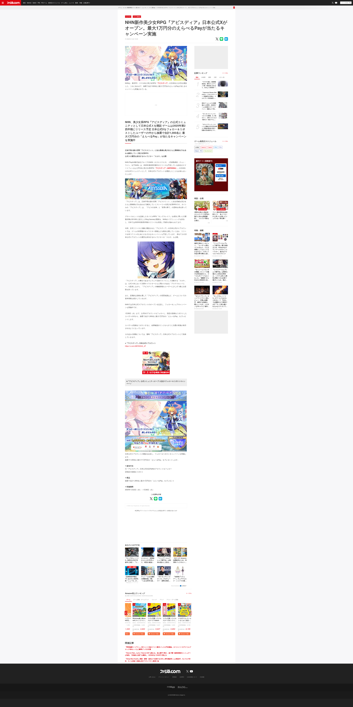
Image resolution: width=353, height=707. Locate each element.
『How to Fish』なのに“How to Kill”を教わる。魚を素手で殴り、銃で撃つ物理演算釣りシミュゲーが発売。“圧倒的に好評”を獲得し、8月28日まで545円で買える (158, 654)
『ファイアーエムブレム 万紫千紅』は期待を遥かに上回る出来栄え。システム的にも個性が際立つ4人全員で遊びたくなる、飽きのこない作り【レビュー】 (220, 275)
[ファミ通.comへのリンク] (13, 3)
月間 (215, 77)
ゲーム (128, 599)
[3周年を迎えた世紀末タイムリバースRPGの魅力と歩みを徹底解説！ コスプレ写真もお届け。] (202, 205)
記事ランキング (200, 73)
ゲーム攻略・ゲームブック (141, 599)
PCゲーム (44, 3)
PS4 (220, 147)
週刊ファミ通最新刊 (204, 161)
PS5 (39, 3)
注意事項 (182, 677)
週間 (209, 77)
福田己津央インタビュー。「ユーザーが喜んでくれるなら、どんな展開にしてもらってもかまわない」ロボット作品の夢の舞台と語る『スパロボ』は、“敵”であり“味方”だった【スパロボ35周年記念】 (201, 248)
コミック (154, 599)
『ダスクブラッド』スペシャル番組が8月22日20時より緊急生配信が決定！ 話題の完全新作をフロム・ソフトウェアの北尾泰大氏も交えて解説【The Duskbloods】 (209, 127)
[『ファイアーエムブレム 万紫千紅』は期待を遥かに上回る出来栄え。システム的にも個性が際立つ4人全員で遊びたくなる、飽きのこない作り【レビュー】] (220, 263)
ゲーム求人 (64, 3)
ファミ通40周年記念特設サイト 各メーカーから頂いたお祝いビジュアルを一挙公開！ (220, 215)
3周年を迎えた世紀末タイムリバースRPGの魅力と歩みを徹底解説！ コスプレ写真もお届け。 (201, 216)
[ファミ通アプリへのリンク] (171, 687)
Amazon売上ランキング (135, 593)
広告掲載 (202, 677)
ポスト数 (221, 77)
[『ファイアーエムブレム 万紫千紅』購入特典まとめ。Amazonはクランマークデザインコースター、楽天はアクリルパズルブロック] (220, 237)
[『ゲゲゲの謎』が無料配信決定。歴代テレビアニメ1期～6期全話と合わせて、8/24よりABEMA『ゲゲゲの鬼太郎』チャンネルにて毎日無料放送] (223, 84)
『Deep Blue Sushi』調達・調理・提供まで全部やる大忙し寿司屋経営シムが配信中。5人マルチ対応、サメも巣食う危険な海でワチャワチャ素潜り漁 (157, 660)
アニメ (162, 599)
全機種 (197, 147)
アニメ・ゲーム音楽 (172, 599)
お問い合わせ (152, 677)
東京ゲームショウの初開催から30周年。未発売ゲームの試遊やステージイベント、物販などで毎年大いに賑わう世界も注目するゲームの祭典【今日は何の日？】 (209, 106)
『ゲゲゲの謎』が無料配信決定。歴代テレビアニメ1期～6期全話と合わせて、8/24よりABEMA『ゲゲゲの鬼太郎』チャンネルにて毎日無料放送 (209, 85)
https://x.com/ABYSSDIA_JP (135, 346)
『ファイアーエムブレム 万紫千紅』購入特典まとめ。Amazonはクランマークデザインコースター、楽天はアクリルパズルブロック (220, 248)
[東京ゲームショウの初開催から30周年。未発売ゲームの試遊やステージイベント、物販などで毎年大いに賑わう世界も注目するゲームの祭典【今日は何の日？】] (223, 105)
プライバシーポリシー (163, 677)
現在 (197, 77)
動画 (76, 3)
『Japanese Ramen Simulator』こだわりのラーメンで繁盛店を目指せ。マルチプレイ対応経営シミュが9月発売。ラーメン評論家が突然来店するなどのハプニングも (209, 95)
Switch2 (29, 3)
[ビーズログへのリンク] (183, 687)
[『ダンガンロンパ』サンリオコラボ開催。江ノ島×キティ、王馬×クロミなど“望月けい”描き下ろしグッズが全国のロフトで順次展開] (223, 116)
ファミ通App (152, 7)
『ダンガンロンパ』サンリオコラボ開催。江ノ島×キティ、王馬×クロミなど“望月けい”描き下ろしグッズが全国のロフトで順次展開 (209, 117)
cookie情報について (192, 677)
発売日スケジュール (54, 3)
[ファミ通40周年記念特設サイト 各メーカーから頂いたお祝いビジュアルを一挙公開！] (220, 205)
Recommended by (175, 585)
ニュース (71, 3)
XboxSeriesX (208, 151)
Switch (34, 3)
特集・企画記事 (84, 3)
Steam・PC (198, 151)
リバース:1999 (202, 209)
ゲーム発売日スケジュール (205, 141)
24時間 (203, 77)
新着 (24, 3)
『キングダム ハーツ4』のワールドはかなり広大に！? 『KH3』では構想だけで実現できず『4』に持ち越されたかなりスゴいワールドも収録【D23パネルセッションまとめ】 (220, 301)
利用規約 (174, 677)
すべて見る (189, 593)
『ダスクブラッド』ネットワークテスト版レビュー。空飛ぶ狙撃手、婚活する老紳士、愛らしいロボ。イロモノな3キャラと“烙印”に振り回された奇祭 (201, 301)
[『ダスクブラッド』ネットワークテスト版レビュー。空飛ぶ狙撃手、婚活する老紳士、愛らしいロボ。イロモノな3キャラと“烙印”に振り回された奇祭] (202, 290)
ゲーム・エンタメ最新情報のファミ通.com (129, 7)
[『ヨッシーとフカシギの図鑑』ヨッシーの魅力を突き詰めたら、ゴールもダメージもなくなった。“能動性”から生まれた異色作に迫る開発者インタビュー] (202, 263)
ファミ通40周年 (221, 209)
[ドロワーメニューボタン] (3, 3)
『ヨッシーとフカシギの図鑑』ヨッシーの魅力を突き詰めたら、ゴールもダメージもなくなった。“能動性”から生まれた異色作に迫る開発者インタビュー (201, 275)
